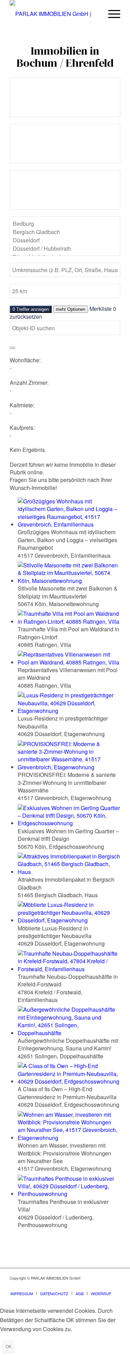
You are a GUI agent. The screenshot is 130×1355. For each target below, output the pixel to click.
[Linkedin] (115, 1286)
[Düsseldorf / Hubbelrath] (65, 248)
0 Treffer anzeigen (30, 309)
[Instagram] (94, 1286)
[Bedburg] (65, 224)
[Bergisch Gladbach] (65, 232)
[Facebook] (84, 1286)
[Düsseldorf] (65, 240)
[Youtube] (104, 1286)
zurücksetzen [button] (26, 317)
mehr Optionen (70, 309)
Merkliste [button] (102, 309)
